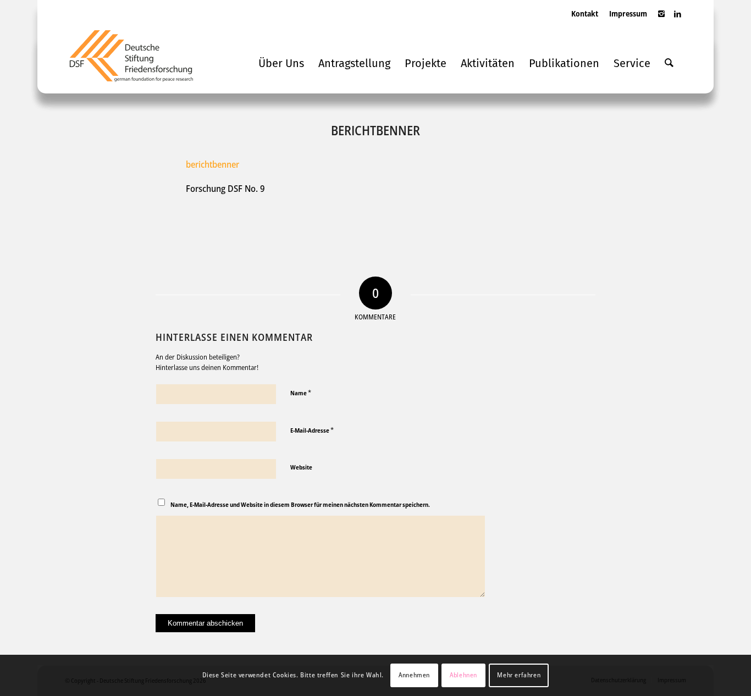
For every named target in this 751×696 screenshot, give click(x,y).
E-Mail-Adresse (312, 430)
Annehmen (414, 675)
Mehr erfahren (518, 675)
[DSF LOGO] (139, 60)
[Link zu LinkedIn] (678, 19)
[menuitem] (585, 24)
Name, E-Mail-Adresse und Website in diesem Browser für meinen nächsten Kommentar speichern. (300, 504)
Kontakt (584, 13)
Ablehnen (463, 675)
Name (300, 392)
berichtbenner (212, 164)
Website (301, 467)
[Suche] (669, 63)
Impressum (628, 13)
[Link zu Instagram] (661, 19)
